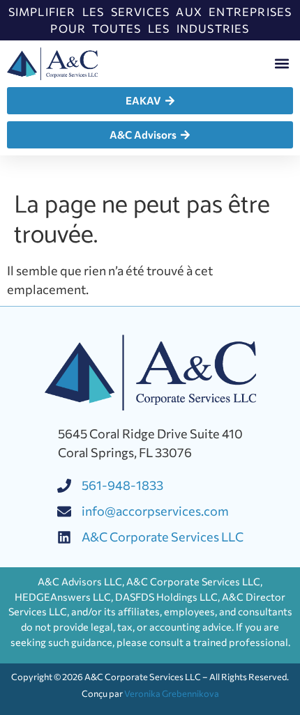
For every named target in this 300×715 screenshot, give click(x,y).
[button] (281, 63)
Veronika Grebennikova (171, 693)
